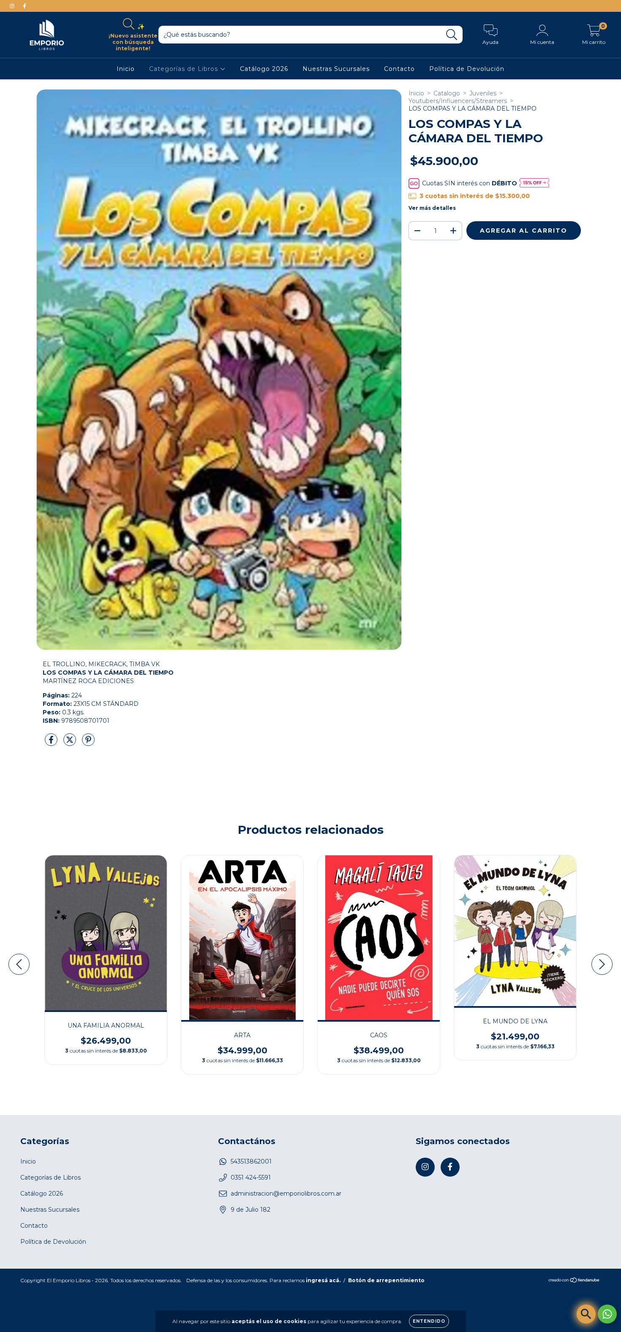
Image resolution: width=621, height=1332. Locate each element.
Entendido (429, 1321)
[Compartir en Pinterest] (88, 743)
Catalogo (446, 93)
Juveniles (482, 93)
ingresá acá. (323, 1280)
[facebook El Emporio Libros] (24, 6)
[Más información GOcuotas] (534, 183)
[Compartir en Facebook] (52, 743)
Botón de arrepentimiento (386, 1280)
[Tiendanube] (574, 1281)
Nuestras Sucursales (336, 69)
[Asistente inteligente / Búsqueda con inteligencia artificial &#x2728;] (586, 1314)
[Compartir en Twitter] (70, 743)
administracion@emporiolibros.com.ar (286, 1193)
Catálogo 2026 (264, 69)
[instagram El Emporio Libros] (12, 6)
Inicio (126, 69)
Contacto (399, 69)
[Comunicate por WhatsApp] (607, 1314)
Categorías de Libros (184, 69)
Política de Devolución (466, 69)
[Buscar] (452, 35)
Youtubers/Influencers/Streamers (458, 101)
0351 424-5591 (251, 1177)
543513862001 (251, 1161)
